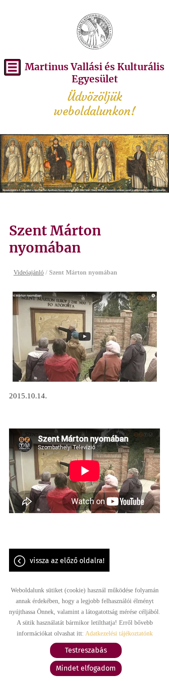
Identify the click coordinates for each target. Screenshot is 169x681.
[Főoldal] (95, 32)
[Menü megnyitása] (12, 67)
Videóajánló (29, 272)
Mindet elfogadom (86, 668)
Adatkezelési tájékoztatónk (119, 633)
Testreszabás (86, 650)
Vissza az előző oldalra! (67, 560)
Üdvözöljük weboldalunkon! (94, 89)
